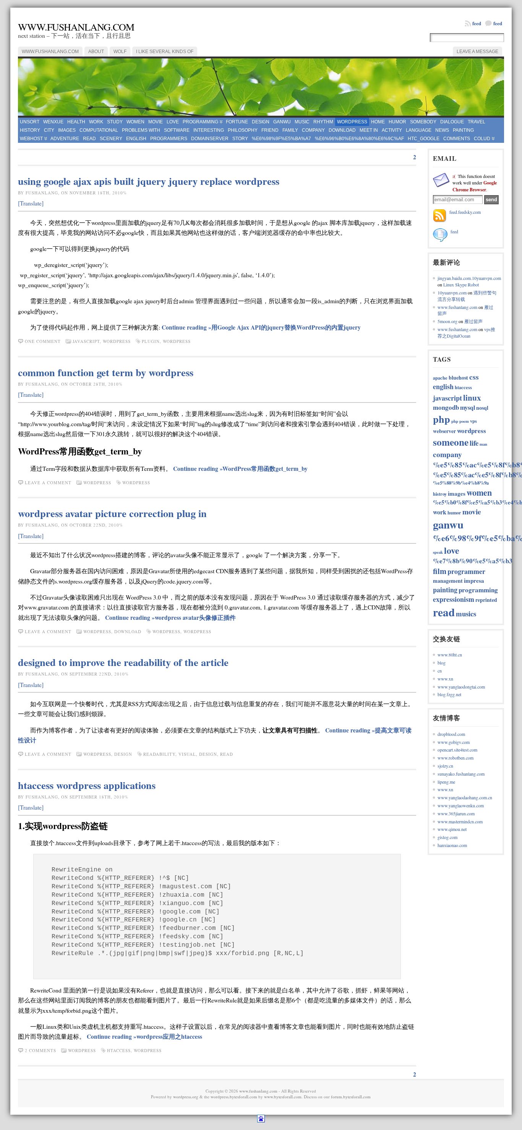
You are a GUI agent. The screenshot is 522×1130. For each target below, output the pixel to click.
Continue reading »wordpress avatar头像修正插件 (170, 617)
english (136, 138)
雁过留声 (473, 321)
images (67, 130)
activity (392, 130)
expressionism (453, 599)
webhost (31, 138)
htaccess (119, 1050)
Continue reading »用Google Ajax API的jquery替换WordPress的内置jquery (261, 327)
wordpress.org (185, 1096)
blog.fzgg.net (449, 694)
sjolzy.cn (445, 766)
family (290, 130)
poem (464, 421)
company (313, 130)
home (378, 121)
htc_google (423, 138)
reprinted (486, 600)
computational (98, 130)
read (89, 138)
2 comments (40, 1050)
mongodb (446, 407)
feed (497, 23)
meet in (369, 130)
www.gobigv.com (454, 742)
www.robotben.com (455, 758)
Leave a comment (48, 482)
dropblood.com (451, 734)
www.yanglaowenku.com (461, 805)
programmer (466, 571)
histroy (440, 493)
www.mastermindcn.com (460, 821)
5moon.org (447, 321)
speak (438, 552)
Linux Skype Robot (461, 284)
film (439, 571)
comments (456, 138)
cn (440, 671)
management (448, 581)
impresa (474, 580)
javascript (86, 341)
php (441, 418)
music (302, 121)
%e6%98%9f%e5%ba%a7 (281, 138)
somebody (423, 121)
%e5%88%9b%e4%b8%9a (461, 482)
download (342, 130)
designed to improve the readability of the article (123, 662)
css (474, 376)
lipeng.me (446, 782)
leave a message (477, 51)
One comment (43, 341)
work (96, 121)
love (173, 121)
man (483, 444)
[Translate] (31, 203)
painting (463, 130)
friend (270, 130)
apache (440, 377)
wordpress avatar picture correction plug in (112, 513)
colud (482, 138)
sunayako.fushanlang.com (461, 774)
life (474, 443)
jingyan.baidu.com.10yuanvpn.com (469, 278)
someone (451, 442)
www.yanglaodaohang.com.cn (465, 797)
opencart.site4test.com (457, 750)
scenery (111, 138)
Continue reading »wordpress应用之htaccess (144, 1036)
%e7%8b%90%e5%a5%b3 (472, 561)
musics (466, 613)
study (115, 121)
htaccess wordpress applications (87, 785)
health (76, 121)
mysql (467, 407)
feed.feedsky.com (465, 212)
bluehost (458, 377)
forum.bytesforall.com (351, 1096)
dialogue (452, 121)
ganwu (282, 121)
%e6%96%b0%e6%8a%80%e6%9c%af (359, 138)
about (96, 51)
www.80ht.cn (450, 654)
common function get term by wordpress (105, 372)
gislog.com (447, 837)
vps (473, 420)
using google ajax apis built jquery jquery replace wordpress (148, 180)
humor (397, 121)
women (135, 121)
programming (200, 121)
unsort (29, 121)
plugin (151, 341)
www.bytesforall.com (283, 1096)
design (260, 121)
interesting (208, 130)
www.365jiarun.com (456, 813)
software (177, 130)
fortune (237, 121)
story (240, 138)
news (442, 130)
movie (155, 121)
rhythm (323, 121)
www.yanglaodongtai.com (461, 687)
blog (442, 663)
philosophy (243, 130)
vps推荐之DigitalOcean (466, 332)
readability (159, 754)
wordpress (352, 121)
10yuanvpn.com (452, 292)
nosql (482, 408)
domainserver (210, 138)
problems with (141, 130)
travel (476, 121)
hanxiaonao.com (452, 845)
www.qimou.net (452, 829)
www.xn (445, 679)
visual (187, 754)
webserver (444, 431)
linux (472, 397)
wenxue (53, 121)
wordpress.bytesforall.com (234, 1096)
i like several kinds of (164, 51)
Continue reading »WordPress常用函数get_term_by (240, 468)
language (418, 130)
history (30, 130)
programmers (168, 138)
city (49, 130)
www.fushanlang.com (76, 26)
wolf (119, 51)
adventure (64, 138)
